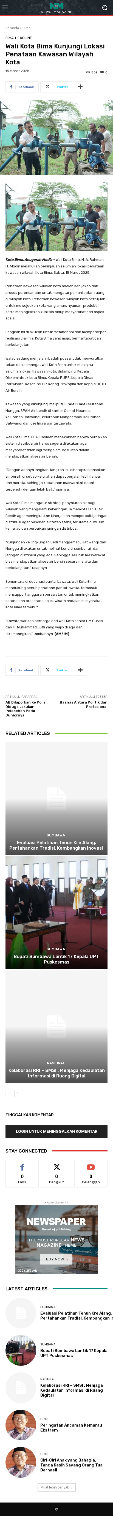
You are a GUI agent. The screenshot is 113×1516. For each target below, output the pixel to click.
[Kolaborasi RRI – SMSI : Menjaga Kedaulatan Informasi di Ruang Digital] (56, 1026)
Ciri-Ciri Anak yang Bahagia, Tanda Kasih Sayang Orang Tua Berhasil (71, 1465)
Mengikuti (56, 1164)
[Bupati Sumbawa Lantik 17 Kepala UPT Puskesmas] (56, 912)
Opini (44, 1419)
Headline (23, 38)
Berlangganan (91, 1164)
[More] (80, 86)
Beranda (12, 28)
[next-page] (17, 1093)
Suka (22, 1164)
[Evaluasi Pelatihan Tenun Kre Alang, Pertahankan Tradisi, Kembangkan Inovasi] (56, 798)
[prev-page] (8, 1093)
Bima (26, 28)
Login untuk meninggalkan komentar (56, 1131)
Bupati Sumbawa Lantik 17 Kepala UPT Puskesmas (56, 959)
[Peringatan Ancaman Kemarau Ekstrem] (20, 1425)
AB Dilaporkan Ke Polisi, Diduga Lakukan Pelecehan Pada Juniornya (26, 708)
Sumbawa (56, 835)
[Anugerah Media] (56, 7)
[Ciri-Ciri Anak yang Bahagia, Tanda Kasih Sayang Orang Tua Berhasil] (20, 1462)
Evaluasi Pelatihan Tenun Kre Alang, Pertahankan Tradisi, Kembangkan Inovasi (56, 845)
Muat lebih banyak (55, 1487)
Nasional (56, 1063)
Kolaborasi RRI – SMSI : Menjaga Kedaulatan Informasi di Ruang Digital (57, 1073)
